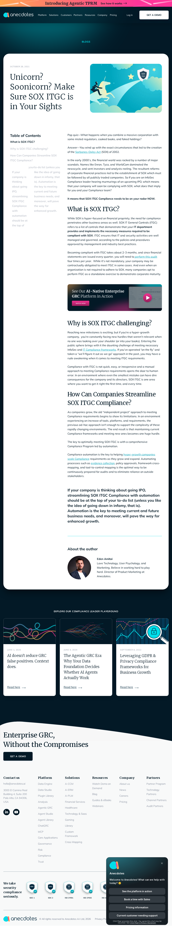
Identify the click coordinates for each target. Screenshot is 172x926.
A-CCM (69, 783)
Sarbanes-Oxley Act (88, 152)
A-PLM (69, 795)
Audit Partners (154, 806)
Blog (94, 794)
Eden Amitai (105, 559)
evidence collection (103, 463)
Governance (45, 843)
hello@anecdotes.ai (14, 783)
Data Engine (45, 783)
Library (69, 825)
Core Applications (48, 837)
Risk (40, 849)
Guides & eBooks (101, 800)
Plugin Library (46, 795)
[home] (18, 15)
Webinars (97, 806)
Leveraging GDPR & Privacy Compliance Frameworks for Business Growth (138, 664)
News (122, 789)
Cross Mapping (73, 842)
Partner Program (156, 783)
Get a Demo (154, 14)
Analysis (43, 801)
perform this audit (145, 256)
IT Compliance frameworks (99, 349)
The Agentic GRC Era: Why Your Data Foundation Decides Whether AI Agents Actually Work (83, 666)
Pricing (123, 801)
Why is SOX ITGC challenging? (29, 148)
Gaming (69, 819)
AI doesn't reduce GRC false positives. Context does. (28, 661)
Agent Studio (45, 813)
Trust (41, 861)
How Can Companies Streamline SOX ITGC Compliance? (33, 158)
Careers (123, 795)
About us (124, 783)
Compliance (44, 855)
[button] (42, 15)
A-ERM (69, 789)
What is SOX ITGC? (22, 141)
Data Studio (45, 789)
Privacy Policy (102, 918)
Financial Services (75, 801)
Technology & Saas (76, 813)
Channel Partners (156, 800)
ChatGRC (43, 825)
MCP (41, 831)
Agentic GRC (45, 807)
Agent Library (46, 819)
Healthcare (71, 807)
